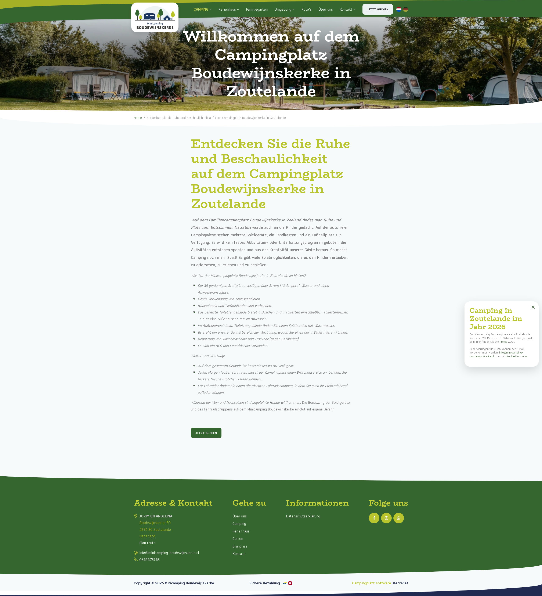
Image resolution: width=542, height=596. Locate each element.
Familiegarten (257, 9)
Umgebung (282, 9)
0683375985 (149, 559)
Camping (201, 9)
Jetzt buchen (378, 9)
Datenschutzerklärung (303, 516)
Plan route (147, 543)
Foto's (306, 9)
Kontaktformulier (517, 356)
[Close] (533, 307)
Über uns (325, 9)
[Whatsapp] (398, 518)
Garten (237, 538)
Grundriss (239, 546)
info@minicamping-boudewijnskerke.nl (169, 553)
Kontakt (346, 9)
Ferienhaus (227, 9)
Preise (503, 341)
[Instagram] (386, 518)
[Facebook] (374, 518)
